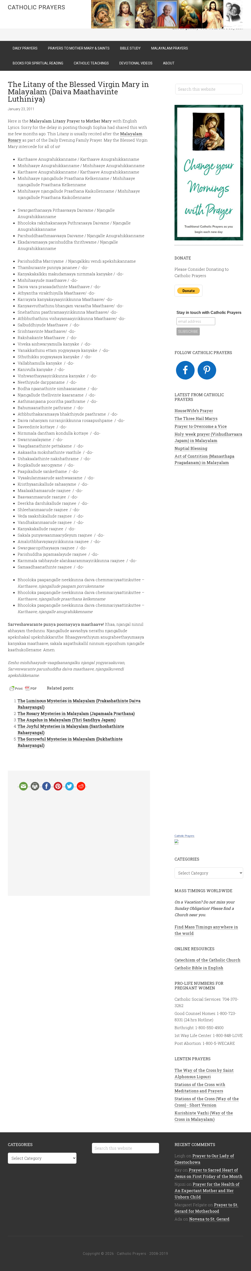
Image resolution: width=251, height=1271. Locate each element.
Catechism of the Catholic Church (207, 960)
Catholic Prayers (36, 7)
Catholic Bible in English (199, 967)
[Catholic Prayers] (176, 841)
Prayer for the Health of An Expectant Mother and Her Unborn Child (207, 1190)
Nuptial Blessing (191, 448)
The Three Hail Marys (196, 418)
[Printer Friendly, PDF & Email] (24, 689)
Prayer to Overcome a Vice (201, 426)
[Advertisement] (79, 843)
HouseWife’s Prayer (194, 410)
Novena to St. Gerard (209, 1219)
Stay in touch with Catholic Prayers (208, 312)
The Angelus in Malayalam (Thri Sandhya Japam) (66, 719)
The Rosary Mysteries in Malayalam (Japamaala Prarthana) (76, 713)
